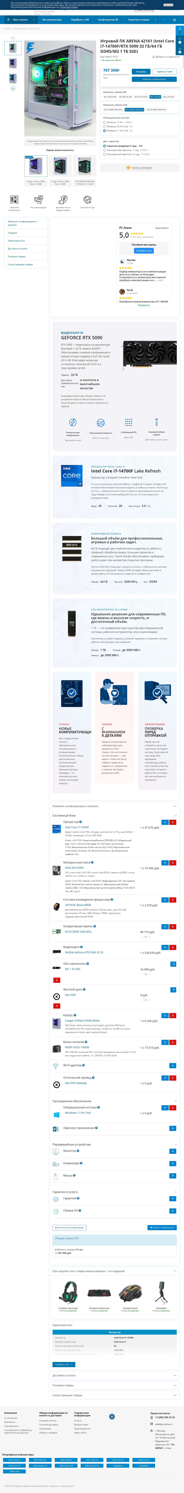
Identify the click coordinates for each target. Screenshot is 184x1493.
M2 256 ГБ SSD (125, 97)
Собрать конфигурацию (163, 1227)
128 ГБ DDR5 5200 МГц (156, 109)
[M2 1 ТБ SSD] (56, 968)
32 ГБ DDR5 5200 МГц (113, 109)
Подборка (118, 1465)
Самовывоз (45, 1428)
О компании (10, 1417)
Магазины (9, 1422)
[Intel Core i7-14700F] (56, 829)
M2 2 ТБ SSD (168, 97)
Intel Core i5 (118, 1459)
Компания (10, 1412)
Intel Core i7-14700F (77, 827)
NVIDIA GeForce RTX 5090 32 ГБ (84, 952)
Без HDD (70, 994)
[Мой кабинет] (174, 19)
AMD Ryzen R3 (40, 1465)
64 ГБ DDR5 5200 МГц (134, 109)
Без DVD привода (76, 1083)
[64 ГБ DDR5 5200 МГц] (56, 931)
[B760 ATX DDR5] (56, 870)
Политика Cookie (69, 7)
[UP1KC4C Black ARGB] (56, 907)
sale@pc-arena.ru (163, 1424)
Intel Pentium (40, 1459)
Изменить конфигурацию (154, 79)
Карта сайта (80, 1432)
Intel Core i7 (144, 1459)
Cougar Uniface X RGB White (82, 1020)
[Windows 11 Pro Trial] (56, 1115)
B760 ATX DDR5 (74, 867)
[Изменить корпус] (35, 166)
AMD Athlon (66, 1459)
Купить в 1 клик (164, 71)
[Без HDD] (56, 996)
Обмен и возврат (48, 1432)
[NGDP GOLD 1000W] (56, 1049)
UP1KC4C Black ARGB (78, 905)
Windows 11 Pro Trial (78, 1112)
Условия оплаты (47, 1420)
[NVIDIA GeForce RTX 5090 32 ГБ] (56, 952)
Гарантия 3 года (87, 207)
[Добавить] (173, 964)
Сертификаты (11, 1426)
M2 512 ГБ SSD (141, 97)
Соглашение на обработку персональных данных (18, 1431)
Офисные (14, 1471)
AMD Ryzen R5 (66, 1465)
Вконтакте (112, 1417)
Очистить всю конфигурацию (70, 1227)
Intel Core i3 (92, 1459)
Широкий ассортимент (14, 209)
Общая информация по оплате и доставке (53, 1414)
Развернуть (144, 305)
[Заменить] (165, 822)
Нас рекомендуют (39, 207)
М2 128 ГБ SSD (110, 97)
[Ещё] (164, 19)
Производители (82, 1428)
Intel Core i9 (14, 1465)
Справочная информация (82, 1414)
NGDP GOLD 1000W (77, 1047)
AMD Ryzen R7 (92, 1465)
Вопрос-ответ (81, 1424)
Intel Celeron (14, 1459)
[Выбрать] (172, 1065)
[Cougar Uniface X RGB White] (56, 1023)
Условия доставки (48, 1424)
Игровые (143, 1465)
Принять (168, 5)
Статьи (77, 1420)
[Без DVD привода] (56, 1085)
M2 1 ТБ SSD (155, 97)
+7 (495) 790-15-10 (165, 1417)
